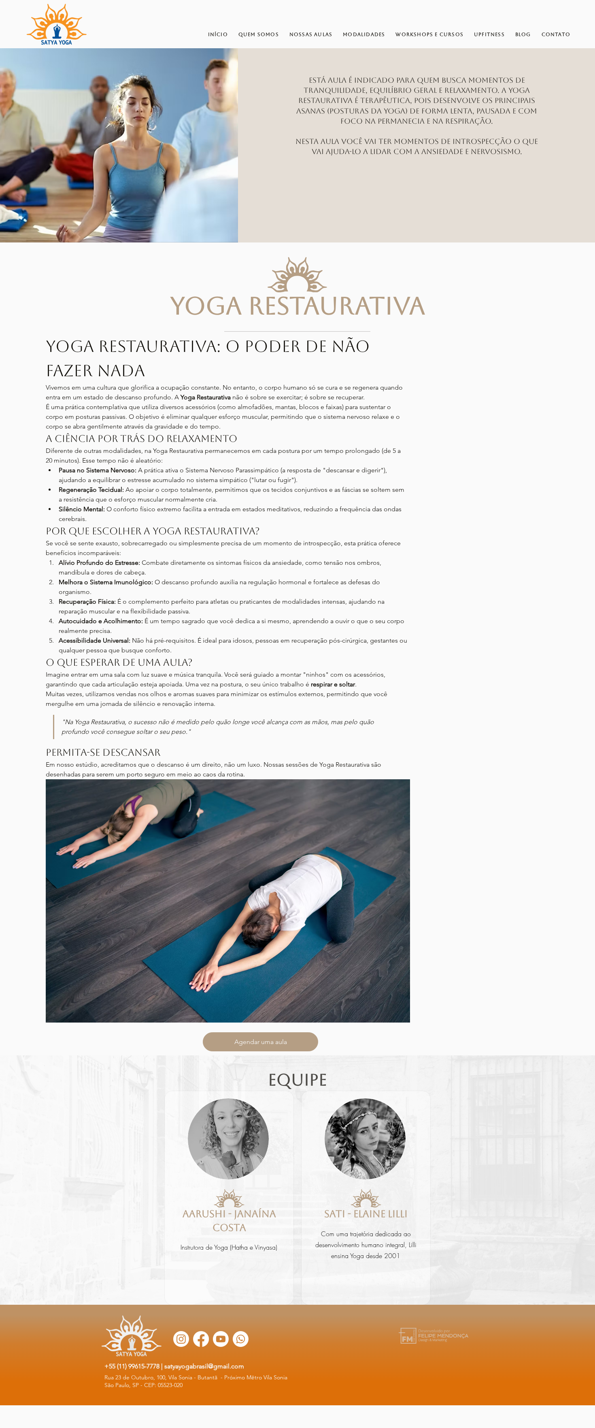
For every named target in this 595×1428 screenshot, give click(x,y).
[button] (260, 1041)
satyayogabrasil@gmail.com (204, 1366)
